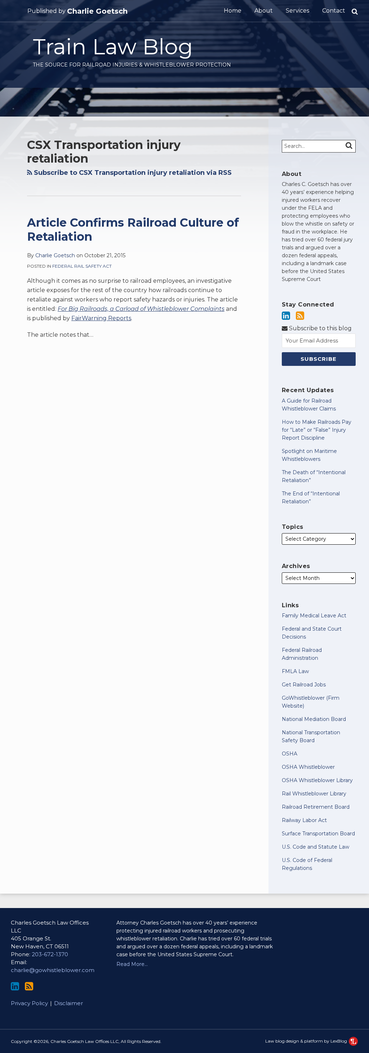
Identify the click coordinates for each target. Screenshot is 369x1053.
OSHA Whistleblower (308, 767)
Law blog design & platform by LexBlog (306, 1041)
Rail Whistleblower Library (314, 793)
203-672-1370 (50, 954)
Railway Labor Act (304, 820)
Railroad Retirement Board (316, 807)
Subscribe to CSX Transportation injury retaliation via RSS (132, 173)
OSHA (289, 753)
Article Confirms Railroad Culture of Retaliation (133, 229)
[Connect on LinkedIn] (286, 316)
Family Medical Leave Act (314, 615)
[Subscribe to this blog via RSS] (300, 316)
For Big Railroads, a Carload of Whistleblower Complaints (141, 308)
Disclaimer (68, 1003)
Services (297, 10)
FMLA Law (295, 671)
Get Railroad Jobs (304, 684)
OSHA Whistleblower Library (317, 780)
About (263, 10)
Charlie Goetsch (97, 11)
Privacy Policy (29, 1003)
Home (232, 10)
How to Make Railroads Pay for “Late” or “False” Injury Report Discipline (316, 430)
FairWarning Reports (101, 318)
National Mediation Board (314, 719)
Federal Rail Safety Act (82, 266)
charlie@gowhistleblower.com (52, 970)
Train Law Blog (113, 46)
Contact (333, 10)
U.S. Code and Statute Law (315, 847)
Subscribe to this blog (320, 328)
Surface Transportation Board (318, 833)
